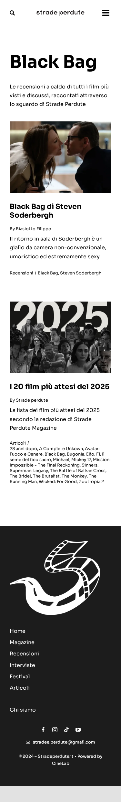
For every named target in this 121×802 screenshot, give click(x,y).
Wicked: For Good (58, 481)
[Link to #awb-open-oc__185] (19, 12)
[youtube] (78, 729)
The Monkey (74, 476)
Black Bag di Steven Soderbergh (45, 210)
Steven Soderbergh (80, 273)
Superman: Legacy (29, 470)
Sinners (89, 465)
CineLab (60, 763)
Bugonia (75, 454)
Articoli (18, 443)
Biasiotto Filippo (33, 228)
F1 (98, 454)
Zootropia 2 (91, 481)
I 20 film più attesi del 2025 (59, 386)
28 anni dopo (23, 448)
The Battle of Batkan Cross (78, 470)
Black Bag (48, 273)
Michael (61, 459)
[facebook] (43, 729)
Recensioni (21, 273)
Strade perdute (32, 400)
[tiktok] (66, 729)
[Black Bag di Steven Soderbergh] (60, 123)
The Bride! (20, 476)
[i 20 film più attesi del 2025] (60, 304)
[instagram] (54, 729)
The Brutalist (46, 476)
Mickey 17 (81, 459)
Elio (90, 454)
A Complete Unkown (61, 448)
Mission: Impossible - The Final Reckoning (60, 462)
